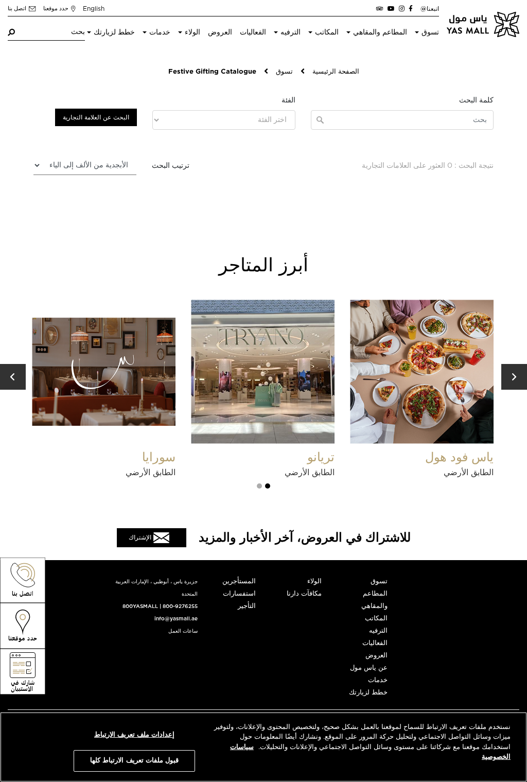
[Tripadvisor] (379, 9)
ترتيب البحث (170, 165)
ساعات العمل (183, 631)
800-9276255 (180, 606)
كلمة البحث (476, 100)
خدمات (159, 32)
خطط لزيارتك (114, 32)
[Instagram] (402, 9)
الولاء (192, 32)
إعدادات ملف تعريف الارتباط (134, 735)
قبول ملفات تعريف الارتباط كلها (134, 760)
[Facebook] (411, 9)
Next (514, 377)
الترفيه (290, 32)
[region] (263, 747)
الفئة (288, 100)
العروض (220, 32)
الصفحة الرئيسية (335, 72)
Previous (13, 377)
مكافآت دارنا (304, 593)
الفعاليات (253, 32)
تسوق (430, 32)
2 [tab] (259, 486)
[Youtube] (391, 9)
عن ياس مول (369, 668)
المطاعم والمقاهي (380, 32)
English (93, 9)
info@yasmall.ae (176, 618)
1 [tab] (267, 486)
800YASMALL (140, 606)
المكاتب (327, 32)
